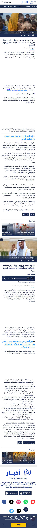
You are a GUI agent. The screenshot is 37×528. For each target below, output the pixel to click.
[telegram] (11, 511)
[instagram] (18, 502)
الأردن (20, 6)
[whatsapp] (25, 502)
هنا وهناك (32, 49)
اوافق (18, 524)
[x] (11, 502)
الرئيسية (34, 6)
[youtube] (33, 502)
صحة (15, 6)
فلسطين (10, 6)
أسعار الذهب (27, 6)
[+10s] (33, 278)
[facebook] (4, 502)
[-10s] (29, 278)
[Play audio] (4, 278)
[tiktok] (19, 511)
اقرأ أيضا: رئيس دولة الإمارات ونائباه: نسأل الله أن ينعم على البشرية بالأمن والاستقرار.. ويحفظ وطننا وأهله (18, 344)
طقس (4, 6)
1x (8, 278)
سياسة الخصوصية (10, 519)
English (6, 2)
